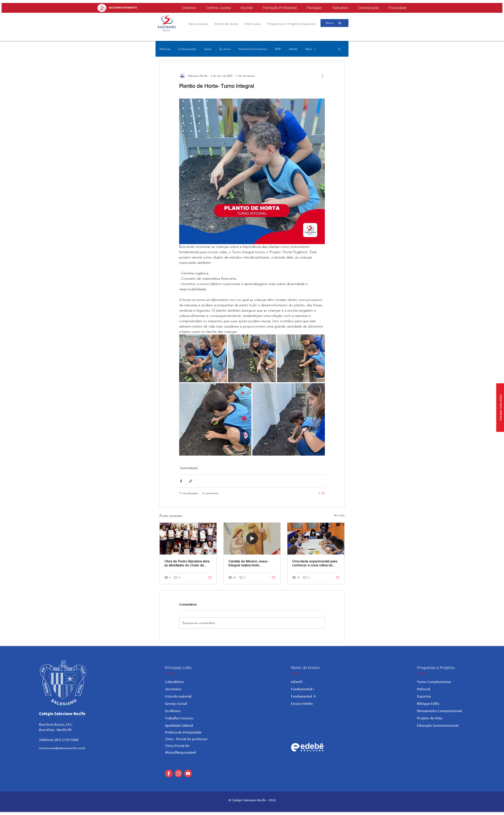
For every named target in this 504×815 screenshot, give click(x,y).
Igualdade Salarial (179, 725)
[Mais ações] (322, 75)
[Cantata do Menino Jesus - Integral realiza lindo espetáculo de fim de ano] (252, 539)
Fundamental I (302, 689)
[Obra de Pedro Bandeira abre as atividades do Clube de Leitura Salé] (188, 539)
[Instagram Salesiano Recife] (178, 773)
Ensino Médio (302, 703)
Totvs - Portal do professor (186, 739)
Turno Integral (188, 467)
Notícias (164, 49)
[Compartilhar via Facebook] (181, 481)
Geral (207, 49)
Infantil (293, 49)
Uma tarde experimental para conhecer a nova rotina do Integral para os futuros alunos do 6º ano (315, 563)
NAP (278, 49)
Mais (309, 49)
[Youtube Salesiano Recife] (188, 773)
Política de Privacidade (183, 732)
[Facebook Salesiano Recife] (168, 773)
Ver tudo (339, 515)
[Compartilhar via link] (191, 481)
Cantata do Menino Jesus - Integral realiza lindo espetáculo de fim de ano (248, 563)
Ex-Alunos (173, 711)
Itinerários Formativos (253, 49)
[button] (226, 23)
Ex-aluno (225, 49)
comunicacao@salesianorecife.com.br (62, 748)
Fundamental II (303, 696)
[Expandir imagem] (203, 358)
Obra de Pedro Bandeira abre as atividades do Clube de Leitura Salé (187, 563)
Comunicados (187, 49)
